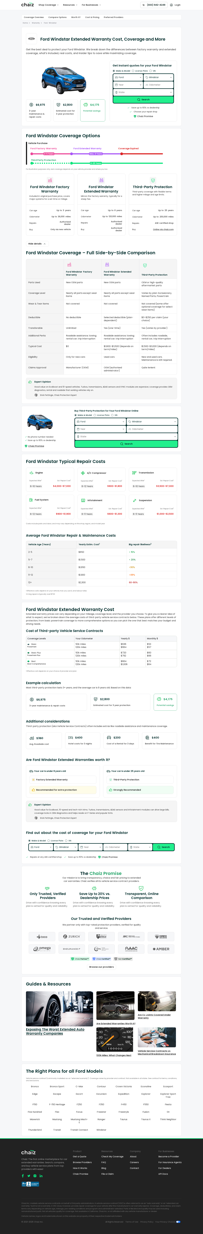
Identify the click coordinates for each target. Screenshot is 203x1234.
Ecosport (168, 1086)
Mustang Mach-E (79, 1121)
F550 (146, 1104)
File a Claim (107, 1174)
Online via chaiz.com (163, 229)
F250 (79, 1104)
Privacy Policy (146, 1221)
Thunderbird (35, 1129)
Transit (57, 1129)
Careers (134, 1162)
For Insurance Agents (170, 1162)
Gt (168, 1111)
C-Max (79, 1086)
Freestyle (124, 1111)
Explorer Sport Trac (168, 1095)
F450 (123, 1104)
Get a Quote (79, 1156)
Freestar (101, 1111)
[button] (48, 5)
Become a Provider (168, 1156)
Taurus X (146, 1119)
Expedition (123, 1094)
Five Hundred (35, 1111)
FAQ (103, 1162)
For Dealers (164, 1168)
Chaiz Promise (80, 1174)
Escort (79, 1094)
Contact (134, 1168)
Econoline (146, 1086)
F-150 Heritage (57, 1104)
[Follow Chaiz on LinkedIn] (41, 1175)
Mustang (57, 1119)
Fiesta (168, 1104)
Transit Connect (79, 1129)
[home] (28, 5)
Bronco (35, 1086)
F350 (101, 1104)
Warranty (36, 23)
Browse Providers (82, 1162)
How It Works (80, 1168)
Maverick (35, 1119)
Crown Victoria (124, 1086)
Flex (57, 1111)
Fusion (146, 1111)
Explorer (146, 1094)
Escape (57, 1094)
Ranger (101, 1119)
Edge (35, 1094)
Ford (46, 23)
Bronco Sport (57, 1086)
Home (25, 23)
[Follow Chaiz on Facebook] (22, 1175)
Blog (103, 1168)
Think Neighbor (168, 1119)
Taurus (123, 1119)
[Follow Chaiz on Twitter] (28, 1175)
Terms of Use (131, 1221)
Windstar (52, 23)
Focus (79, 1111)
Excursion (101, 1094)
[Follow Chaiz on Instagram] (35, 1175)
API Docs (163, 1174)
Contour (101, 1086)
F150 (34, 1104)
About (133, 1156)
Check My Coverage (112, 1156)
